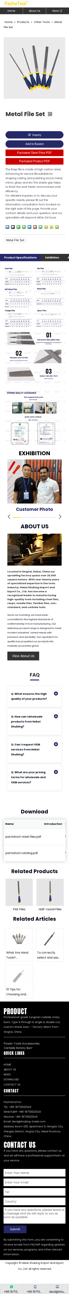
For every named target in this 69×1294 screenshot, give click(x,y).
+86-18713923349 (30, 1112)
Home (11, 11)
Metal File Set (15, 240)
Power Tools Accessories (22, 1043)
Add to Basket (34, 143)
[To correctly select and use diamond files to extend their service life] (50, 938)
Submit (15, 1229)
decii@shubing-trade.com (29, 1121)
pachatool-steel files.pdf (23, 837)
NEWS (7, 1074)
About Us (34, 11)
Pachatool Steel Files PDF (34, 152)
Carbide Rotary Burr (18, 1048)
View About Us (23, 656)
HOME (7, 1064)
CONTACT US (12, 1084)
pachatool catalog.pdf (21, 853)
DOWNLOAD (11, 1079)
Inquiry (36, 134)
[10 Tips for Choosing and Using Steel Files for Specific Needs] (19, 975)
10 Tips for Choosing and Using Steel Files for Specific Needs (17, 992)
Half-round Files (50, 909)
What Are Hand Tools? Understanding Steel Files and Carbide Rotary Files (17, 955)
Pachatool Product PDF (34, 161)
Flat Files (19, 909)
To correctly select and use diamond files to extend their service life (48, 955)
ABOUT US (10, 1069)
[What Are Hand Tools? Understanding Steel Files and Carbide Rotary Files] (19, 938)
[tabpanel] (34, 487)
